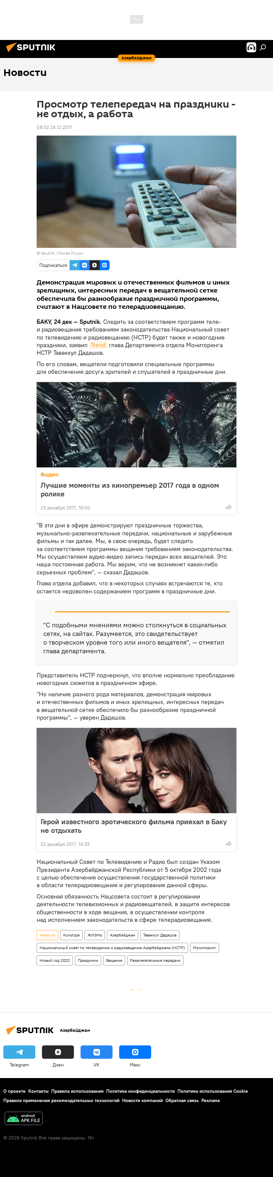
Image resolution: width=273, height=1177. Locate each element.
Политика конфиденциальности (140, 1091)
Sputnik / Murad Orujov (62, 253)
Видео (50, 474)
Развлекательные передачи (155, 960)
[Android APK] (23, 1119)
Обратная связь (182, 1100)
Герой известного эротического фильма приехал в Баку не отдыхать (134, 826)
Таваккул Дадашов (159, 934)
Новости (47, 934)
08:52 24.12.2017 (54, 127)
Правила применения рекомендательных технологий (61, 1100)
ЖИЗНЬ (95, 934)
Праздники (88, 960)
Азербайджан (122, 934)
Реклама (210, 1100)
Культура (71, 934)
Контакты (38, 1091)
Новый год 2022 (55, 960)
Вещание (114, 960)
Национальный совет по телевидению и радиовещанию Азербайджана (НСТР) (112, 947)
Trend (98, 345)
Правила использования (77, 1091)
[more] (228, 507)
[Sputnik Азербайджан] (32, 53)
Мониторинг (204, 947)
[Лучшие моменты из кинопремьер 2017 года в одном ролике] (136, 424)
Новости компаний (142, 1100)
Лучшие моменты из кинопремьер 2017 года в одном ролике (130, 489)
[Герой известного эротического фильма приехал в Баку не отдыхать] (136, 770)
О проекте (14, 1091)
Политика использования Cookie (212, 1091)
